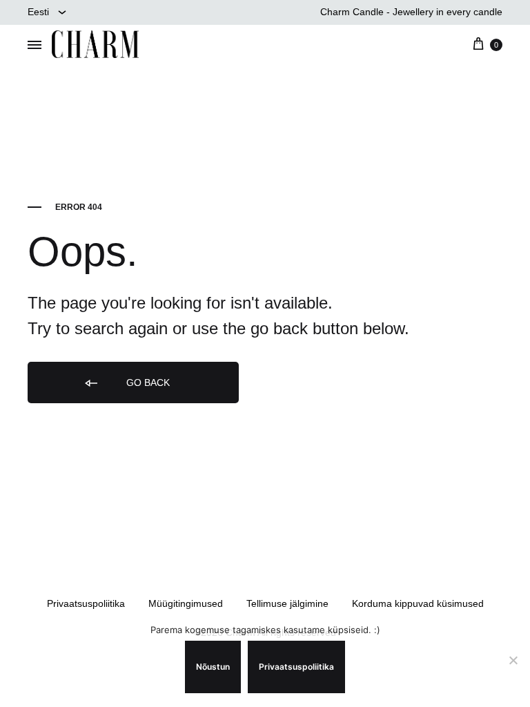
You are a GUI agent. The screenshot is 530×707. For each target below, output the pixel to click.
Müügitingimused (185, 603)
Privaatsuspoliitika (86, 603)
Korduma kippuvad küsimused (418, 603)
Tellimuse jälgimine (287, 603)
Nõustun (213, 666)
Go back (147, 382)
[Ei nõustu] (513, 660)
